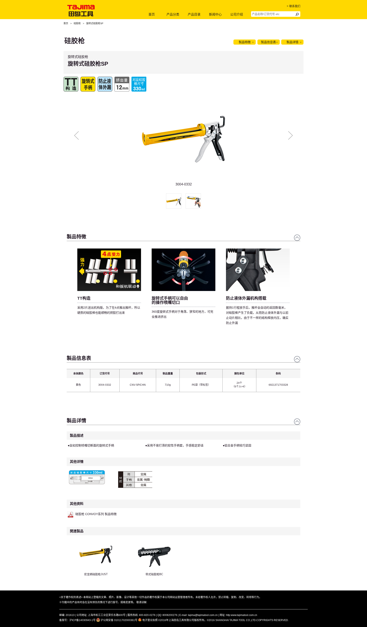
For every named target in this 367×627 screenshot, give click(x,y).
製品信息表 (268, 42)
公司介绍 (236, 14)
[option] (183, 140)
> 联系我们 (293, 6)
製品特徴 (245, 42)
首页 (151, 14)
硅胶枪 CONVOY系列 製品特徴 (96, 514)
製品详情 (292, 42)
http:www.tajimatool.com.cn (241, 615)
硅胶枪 (77, 23)
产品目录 (194, 14)
